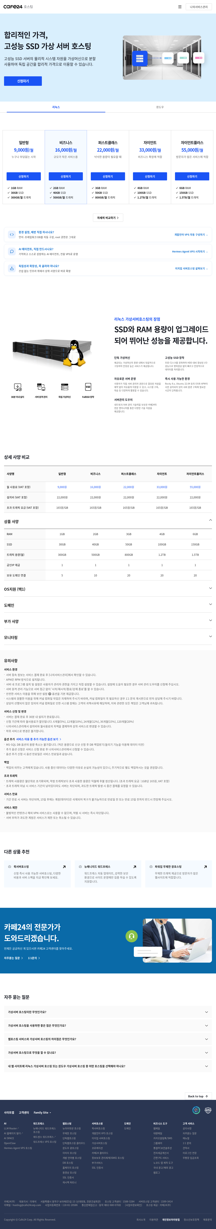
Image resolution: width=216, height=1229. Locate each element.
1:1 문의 (187, 1143)
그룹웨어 (157, 1143)
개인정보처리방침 (171, 1219)
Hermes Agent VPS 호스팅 (18, 1148)
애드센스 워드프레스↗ (44, 1136)
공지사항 (187, 1128)
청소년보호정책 (191, 1219)
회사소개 (141, 1219)
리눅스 (56, 107)
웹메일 (156, 1128)
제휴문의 (207, 1219)
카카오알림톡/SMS (162, 1138)
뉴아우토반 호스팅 (72, 1128)
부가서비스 (97, 1162)
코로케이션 (97, 1148)
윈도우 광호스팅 (71, 1148)
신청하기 (23, 81)
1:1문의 (32, 958)
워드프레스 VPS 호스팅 (44, 1141)
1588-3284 (128, 1201)
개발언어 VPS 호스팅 (102, 1133)
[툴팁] (49, 694)
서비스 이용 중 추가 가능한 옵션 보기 (37, 739)
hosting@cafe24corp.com (27, 1205)
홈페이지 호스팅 (71, 1167)
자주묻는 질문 (12, 958)
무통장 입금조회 (191, 1157)
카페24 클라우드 (100, 1153)
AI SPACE (9, 1138)
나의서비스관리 (199, 7)
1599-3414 (167, 1201)
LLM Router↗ (11, 1128)
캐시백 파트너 (69, 1182)
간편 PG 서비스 (161, 1157)
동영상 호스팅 (69, 1172)
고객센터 (24, 1112)
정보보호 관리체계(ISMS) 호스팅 (108, 1157)
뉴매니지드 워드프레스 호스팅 (44, 1130)
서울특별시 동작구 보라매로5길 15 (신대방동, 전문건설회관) (70, 1201)
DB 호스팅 (68, 1162)
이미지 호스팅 (69, 1153)
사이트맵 (9, 1112)
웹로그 (156, 1172)
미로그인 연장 (190, 1153)
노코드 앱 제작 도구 (163, 1162)
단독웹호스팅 (69, 1138)
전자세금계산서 (161, 1153)
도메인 (127, 1128)
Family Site (41, 1112)
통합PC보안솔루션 (162, 1148)
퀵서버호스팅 (98, 1128)
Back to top (195, 1096)
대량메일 (157, 1133)
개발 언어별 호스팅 (72, 1157)
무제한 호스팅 (69, 1133)
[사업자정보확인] (133, 1205)
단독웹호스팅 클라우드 (74, 1143)
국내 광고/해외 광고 (163, 1167)
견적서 (186, 1148)
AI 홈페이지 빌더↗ (13, 1133)
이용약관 (153, 1219)
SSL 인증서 (68, 1177)
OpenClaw (10, 1143)
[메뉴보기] (180, 7)
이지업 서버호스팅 (101, 1138)
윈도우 (160, 107)
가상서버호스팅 (99, 1143)
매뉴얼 (186, 1138)
